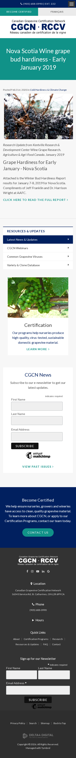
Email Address (20, 429)
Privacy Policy (17, 723)
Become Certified (18, 11)
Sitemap (45, 723)
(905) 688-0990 (38, 610)
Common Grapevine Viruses (25, 256)
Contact (56, 644)
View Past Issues (36, 466)
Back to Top (60, 723)
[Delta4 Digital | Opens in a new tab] (38, 735)
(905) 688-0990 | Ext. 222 (39, 3)
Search (33, 723)
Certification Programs (36, 639)
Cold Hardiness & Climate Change (48, 89)
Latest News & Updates (22, 239)
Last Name (18, 414)
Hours (39, 620)
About (16, 639)
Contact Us (38, 532)
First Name (18, 399)
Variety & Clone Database (23, 265)
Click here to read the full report (34, 199)
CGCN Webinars (17, 248)
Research (57, 639)
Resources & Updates (27, 644)
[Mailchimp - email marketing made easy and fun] (38, 458)
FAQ (45, 644)
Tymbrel (45, 747)
